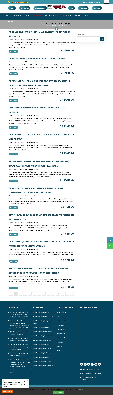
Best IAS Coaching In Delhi (41, 312)
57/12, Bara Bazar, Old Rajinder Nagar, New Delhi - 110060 (19, 354)
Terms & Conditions (63, 321)
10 (58, 294)
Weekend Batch (61, 312)
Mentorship (83, 8)
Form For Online (62, 333)
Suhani (22, 39)
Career (106, 2)
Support (59, 350)
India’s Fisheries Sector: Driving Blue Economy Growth (37, 58)
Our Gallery (60, 342)
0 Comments (29, 39)
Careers (59, 316)
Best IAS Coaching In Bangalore (42, 331)
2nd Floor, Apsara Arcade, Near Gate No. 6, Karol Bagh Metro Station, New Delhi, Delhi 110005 (19, 314)
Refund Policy (61, 329)
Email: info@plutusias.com (90, 369)
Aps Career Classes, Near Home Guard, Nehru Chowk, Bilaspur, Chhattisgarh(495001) (19, 347)
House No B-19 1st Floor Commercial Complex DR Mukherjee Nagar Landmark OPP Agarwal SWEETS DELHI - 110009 (19, 324)
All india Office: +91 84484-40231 (91, 373)
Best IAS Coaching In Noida (41, 327)
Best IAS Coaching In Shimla (41, 357)
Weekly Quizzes (40, 8)
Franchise (60, 346)
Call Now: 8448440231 (20, 2)
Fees (71, 8)
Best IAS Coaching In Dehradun (42, 353)
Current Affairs (13, 39)
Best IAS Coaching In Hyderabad (42, 336)
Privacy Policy (61, 325)
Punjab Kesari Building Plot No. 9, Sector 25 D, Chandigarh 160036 (20, 339)
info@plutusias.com (93, 2)
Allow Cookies (58, 392)
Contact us (96, 8)
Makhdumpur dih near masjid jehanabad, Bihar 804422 (18, 333)
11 (62, 294)
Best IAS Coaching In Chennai (42, 344)
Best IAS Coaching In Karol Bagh (43, 316)
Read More (13, 51)
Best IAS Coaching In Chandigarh (43, 365)
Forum (12, 8)
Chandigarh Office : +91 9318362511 (89, 378)
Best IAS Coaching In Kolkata (42, 348)
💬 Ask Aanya (7, 392)
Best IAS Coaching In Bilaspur (42, 361)
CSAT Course (24, 8)
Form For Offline (62, 338)
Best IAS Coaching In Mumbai (42, 340)
